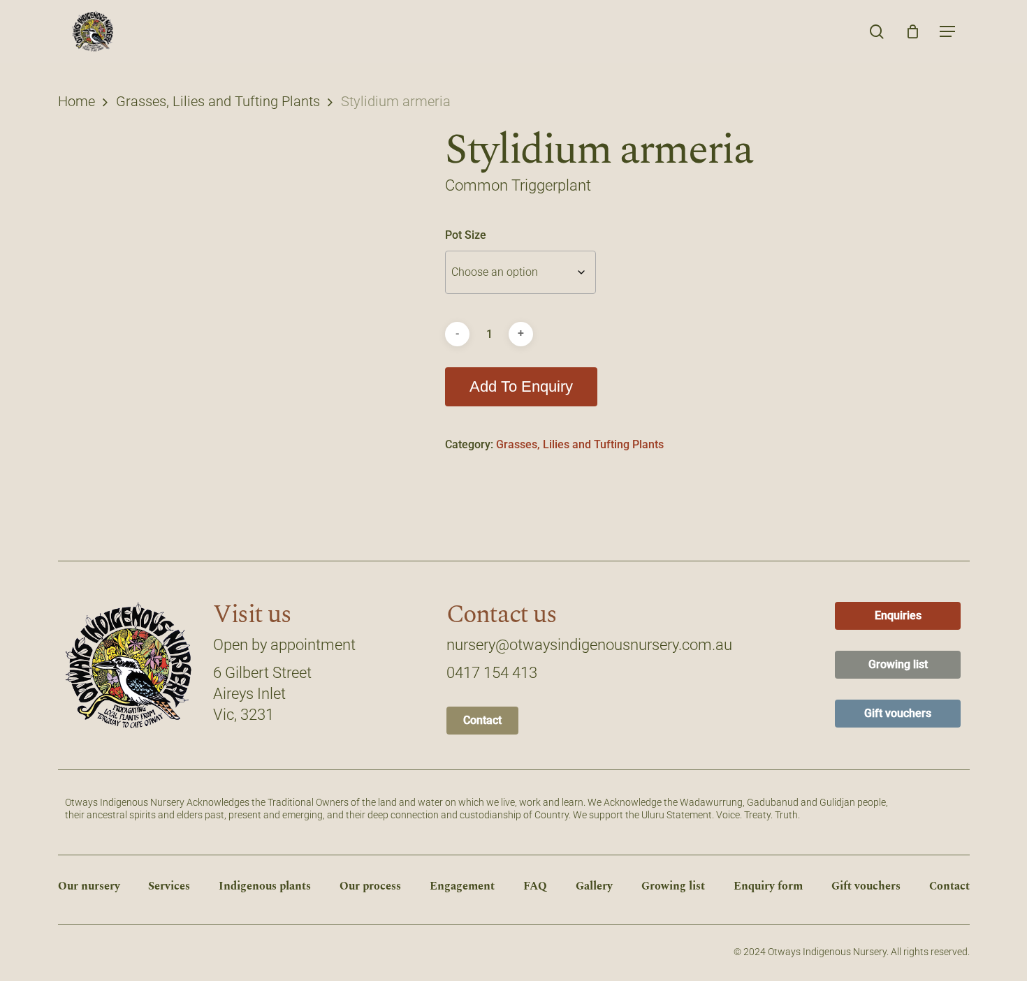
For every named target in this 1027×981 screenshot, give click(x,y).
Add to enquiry (521, 386)
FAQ (535, 886)
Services (169, 886)
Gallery (594, 886)
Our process (370, 886)
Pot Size (465, 235)
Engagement (462, 886)
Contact (949, 886)
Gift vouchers (866, 886)
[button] (947, 31)
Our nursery (89, 886)
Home (76, 101)
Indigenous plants (265, 886)
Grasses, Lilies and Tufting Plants (218, 101)
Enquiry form (768, 886)
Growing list (673, 886)
